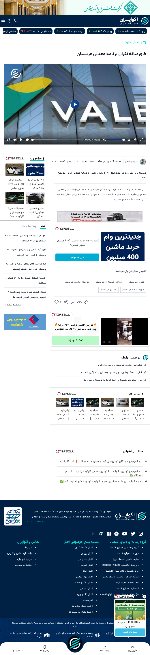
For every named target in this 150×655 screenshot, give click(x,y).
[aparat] (101, 534)
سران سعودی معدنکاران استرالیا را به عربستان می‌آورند (113, 380)
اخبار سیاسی (86, 588)
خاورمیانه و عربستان (133, 289)
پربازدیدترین (29, 226)
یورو (143, 31)
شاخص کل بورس (40, 31)
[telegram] (116, 534)
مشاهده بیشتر (13, 304)
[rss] (93, 534)
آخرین (43, 226)
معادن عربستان (136, 282)
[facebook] (109, 534)
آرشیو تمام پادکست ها (81, 612)
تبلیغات (27, 547)
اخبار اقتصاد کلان (84, 547)
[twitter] (133, 534)
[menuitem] (73, 302)
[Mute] (109, 342)
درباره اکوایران (24, 559)
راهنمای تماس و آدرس (19, 553)
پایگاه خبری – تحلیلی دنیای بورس (120, 577)
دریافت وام (77, 257)
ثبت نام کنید (130, 632)
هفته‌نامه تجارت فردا (127, 582)
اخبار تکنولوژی (85, 594)
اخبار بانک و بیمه (84, 582)
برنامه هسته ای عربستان (108, 282)
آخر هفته (88, 600)
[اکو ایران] (134, 21)
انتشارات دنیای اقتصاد (127, 588)
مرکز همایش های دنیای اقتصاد (122, 571)
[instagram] (141, 534)
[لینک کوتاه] (85, 302)
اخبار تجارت (131, 42)
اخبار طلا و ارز (85, 559)
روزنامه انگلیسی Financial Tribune (120, 565)
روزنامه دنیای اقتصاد (127, 553)
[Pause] (104, 342)
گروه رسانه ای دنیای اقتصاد (124, 547)
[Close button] (144, 596)
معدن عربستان (108, 289)
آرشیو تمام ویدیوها (82, 606)
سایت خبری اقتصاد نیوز (126, 559)
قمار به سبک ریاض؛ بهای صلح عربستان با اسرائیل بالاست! (111, 372)
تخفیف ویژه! (75, 340)
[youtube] (124, 534)
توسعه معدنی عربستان (76, 282)
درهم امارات (110, 31)
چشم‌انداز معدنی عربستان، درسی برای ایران (119, 365)
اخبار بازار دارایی (84, 577)
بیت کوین (79, 31)
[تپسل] (57, 228)
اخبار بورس (87, 553)
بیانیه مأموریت (23, 565)
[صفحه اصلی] (75, 643)
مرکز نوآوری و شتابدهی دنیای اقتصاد (119, 594)
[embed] (79, 302)
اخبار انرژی (87, 571)
